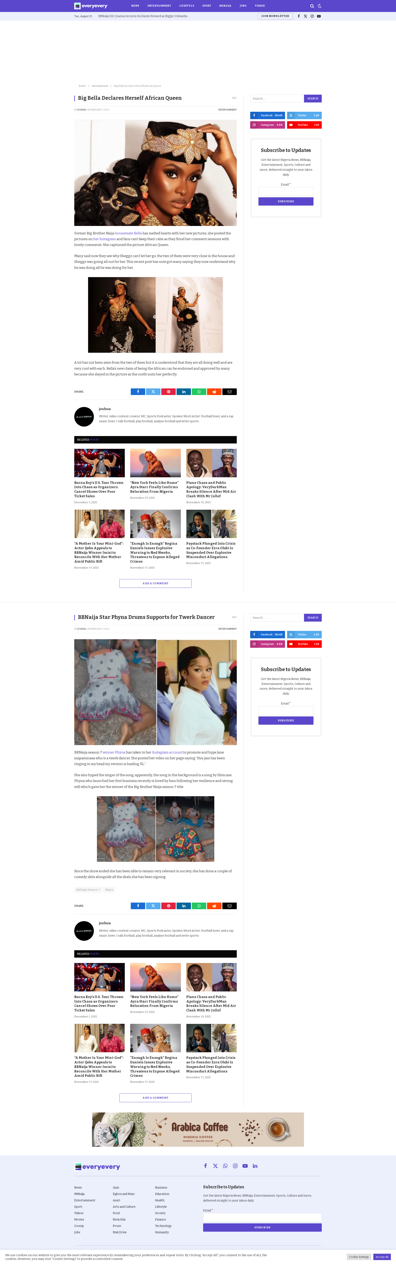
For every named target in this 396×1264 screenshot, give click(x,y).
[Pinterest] (60, 263)
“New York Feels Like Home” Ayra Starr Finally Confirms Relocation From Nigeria (154, 487)
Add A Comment (155, 583)
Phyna (109, 889)
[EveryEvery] (90, 6)
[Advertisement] (198, 51)
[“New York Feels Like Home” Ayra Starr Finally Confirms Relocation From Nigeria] (155, 463)
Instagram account (167, 752)
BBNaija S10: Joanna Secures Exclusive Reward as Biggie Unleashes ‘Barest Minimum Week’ (144, 16)
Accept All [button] (382, 1256)
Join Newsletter (275, 16)
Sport (206, 5)
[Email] (60, 291)
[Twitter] (60, 253)
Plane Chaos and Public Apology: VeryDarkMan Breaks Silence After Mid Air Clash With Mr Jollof (211, 489)
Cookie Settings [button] (359, 1256)
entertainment (227, 109)
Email (286, 184)
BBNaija (225, 5)
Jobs (243, 5)
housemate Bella (128, 233)
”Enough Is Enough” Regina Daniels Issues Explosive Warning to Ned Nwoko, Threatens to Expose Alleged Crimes (155, 552)
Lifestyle (186, 5)
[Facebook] (60, 244)
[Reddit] (60, 272)
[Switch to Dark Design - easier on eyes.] (319, 6)
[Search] (312, 6)
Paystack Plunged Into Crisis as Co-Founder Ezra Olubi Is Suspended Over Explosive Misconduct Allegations (211, 550)
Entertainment (159, 5)
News (135, 5)
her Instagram (104, 239)
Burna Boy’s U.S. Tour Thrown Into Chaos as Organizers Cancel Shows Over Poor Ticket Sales (99, 489)
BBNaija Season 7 (88, 889)
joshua (81, 109)
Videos (260, 5)
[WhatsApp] (60, 282)
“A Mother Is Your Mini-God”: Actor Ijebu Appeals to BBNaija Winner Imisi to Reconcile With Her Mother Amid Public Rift (99, 552)
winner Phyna (114, 752)
